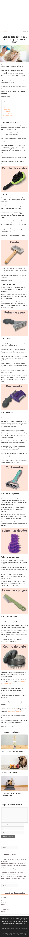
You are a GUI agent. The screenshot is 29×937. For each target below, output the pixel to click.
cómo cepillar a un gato (14, 711)
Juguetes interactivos (7, 900)
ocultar (16, 101)
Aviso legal (5, 933)
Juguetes (3, 897)
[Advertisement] (14, 15)
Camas (3, 904)
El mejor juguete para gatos (10, 772)
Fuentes (3, 902)
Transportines (5, 909)
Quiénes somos (20, 934)
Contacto (13, 934)
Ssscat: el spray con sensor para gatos (14, 751)
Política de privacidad (14, 933)
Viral (26, 934)
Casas (3, 911)
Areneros (3, 907)
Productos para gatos (8, 726)
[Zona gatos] (4, 31)
